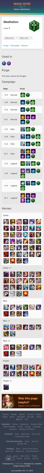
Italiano (39, 414)
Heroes (24, 45)
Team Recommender (14, 441)
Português (21, 417)
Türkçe (39, 417)
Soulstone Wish (36, 424)
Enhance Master (9, 427)
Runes (16, 9)
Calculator (8, 434)
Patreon (35, 458)
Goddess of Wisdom (26, 429)
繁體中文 (19, 419)
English (14, 414)
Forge (6, 45)
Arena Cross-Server (30, 449)
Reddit (19, 458)
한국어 (12, 417)
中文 (26, 419)
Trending (10, 449)
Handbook (6, 424)
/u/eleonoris (18, 464)
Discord (27, 458)
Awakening (24, 424)
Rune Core (36, 434)
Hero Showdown (32, 451)
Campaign (14, 45)
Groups (28, 427)
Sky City (35, 441)
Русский (30, 417)
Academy (13, 429)
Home (9, 456)
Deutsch (5, 414)
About (15, 456)
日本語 (4, 417)
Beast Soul (25, 434)
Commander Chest (22, 436)
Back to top (24, 456)
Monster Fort (22, 444)
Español (22, 414)
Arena (27, 441)
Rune (17, 434)
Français (30, 414)
